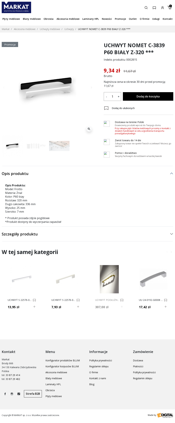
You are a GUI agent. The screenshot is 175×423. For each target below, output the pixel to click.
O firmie (93, 372)
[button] (146, 7)
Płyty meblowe (53, 396)
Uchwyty (69, 29)
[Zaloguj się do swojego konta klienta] (162, 7)
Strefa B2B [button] (33, 394)
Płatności (138, 366)
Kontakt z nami (97, 378)
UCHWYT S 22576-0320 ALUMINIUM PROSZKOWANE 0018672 (20, 300)
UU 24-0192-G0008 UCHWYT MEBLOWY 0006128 (151, 300)
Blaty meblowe (53, 378)
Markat (6, 29)
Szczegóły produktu (20, 233)
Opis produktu (15, 173)
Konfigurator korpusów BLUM (62, 366)
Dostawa (138, 360)
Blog (91, 384)
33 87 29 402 (13, 379)
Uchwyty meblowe (50, 29)
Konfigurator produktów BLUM (62, 360)
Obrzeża (50, 390)
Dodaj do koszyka (148, 96)
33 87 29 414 (13, 375)
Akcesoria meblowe (25, 29)
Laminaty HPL (53, 384)
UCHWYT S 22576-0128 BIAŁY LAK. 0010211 (63, 300)
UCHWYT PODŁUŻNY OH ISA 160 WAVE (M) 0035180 (107, 300)
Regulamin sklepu (99, 366)
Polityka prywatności (100, 360)
